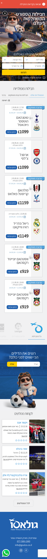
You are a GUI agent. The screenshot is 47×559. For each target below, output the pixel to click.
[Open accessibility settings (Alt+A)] (5, 13)
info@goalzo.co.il (23, 545)
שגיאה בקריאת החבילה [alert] (30, 4)
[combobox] (36, 60)
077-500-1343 (23, 541)
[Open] (27, 60)
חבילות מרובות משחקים (18, 95)
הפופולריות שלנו (37, 95)
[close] (2, 3)
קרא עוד (24, 436)
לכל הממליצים (23, 503)
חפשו (23, 72)
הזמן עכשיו (11, 132)
